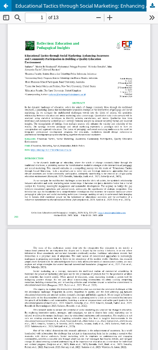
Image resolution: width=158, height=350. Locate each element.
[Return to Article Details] (6, 5)
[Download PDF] (152, 5)
